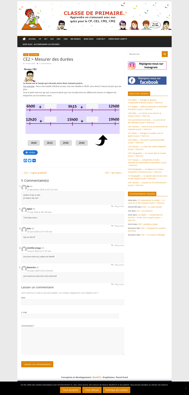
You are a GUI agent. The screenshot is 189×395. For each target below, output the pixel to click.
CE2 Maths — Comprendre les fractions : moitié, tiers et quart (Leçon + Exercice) (145, 217)
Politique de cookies (116, 389)
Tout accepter (70, 389)
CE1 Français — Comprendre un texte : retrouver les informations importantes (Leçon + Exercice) (147, 162)
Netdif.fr (97, 377)
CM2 (66, 39)
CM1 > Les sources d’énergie (153, 235)
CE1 (45, 39)
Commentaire (28, 325)
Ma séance (76, 39)
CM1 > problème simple (148, 224)
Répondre (119, 206)
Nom (23, 297)
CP (40, 39)
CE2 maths (34, 55)
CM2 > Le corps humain (152, 207)
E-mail (24, 312)
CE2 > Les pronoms (144, 211)
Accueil (32, 39)
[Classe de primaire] (94, 2)
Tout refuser (92, 389)
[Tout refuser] (185, 388)
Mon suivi (88, 39)
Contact (100, 39)
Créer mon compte (117, 39)
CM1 (59, 39)
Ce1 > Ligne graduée (34, 172)
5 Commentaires (45, 63)
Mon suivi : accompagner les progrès (41, 44)
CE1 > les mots (114, 172)
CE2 (52, 39)
